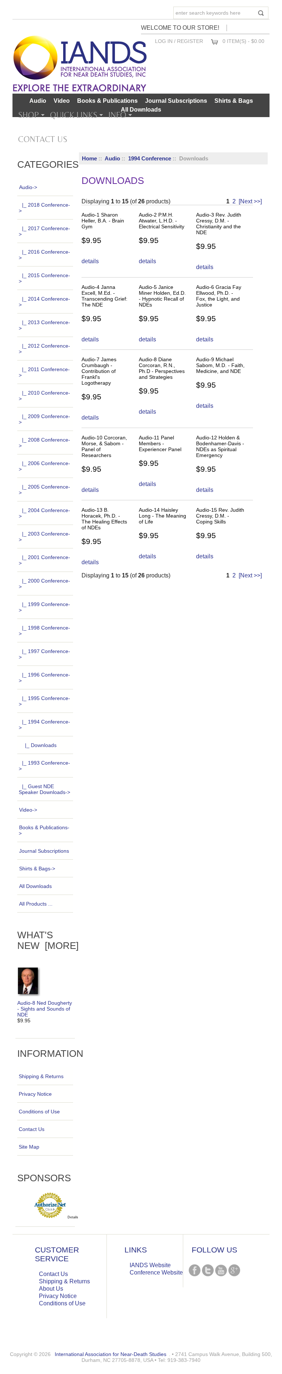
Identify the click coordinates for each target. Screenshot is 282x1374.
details (90, 261)
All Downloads (141, 109)
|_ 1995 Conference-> (44, 701)
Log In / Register (179, 41)
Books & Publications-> (44, 830)
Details (73, 1217)
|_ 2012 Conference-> (44, 349)
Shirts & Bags (233, 101)
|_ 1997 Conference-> (44, 654)
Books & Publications (107, 101)
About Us (51, 1289)
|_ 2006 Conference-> (44, 466)
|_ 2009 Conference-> (44, 419)
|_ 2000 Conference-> (44, 584)
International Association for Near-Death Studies (110, 1354)
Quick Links (73, 115)
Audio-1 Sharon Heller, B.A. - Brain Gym (103, 220)
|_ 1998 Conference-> (44, 631)
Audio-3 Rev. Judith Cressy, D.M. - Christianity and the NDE (218, 223)
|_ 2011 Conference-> (44, 372)
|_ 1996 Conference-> (44, 678)
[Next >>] (250, 201)
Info (117, 115)
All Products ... (36, 904)
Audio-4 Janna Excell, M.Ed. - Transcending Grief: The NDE (104, 296)
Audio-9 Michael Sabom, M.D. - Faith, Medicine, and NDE (220, 365)
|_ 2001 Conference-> (44, 560)
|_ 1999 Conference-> (44, 607)
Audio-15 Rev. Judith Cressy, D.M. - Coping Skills (220, 516)
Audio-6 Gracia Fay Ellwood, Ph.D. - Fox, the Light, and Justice (218, 296)
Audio (112, 158)
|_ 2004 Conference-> (44, 513)
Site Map (29, 1147)
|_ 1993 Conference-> (44, 766)
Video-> (28, 810)
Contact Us (42, 139)
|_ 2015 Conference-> (44, 278)
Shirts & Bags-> (37, 868)
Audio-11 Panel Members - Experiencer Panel (160, 443)
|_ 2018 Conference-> (44, 208)
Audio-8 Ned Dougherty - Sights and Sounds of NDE (44, 1009)
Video (62, 101)
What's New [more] (48, 940)
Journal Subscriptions (176, 101)
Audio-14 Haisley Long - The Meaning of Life (162, 516)
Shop (28, 115)
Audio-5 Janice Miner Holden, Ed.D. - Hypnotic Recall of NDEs (162, 296)
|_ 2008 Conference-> (44, 443)
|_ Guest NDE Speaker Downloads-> (44, 789)
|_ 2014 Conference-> (44, 302)
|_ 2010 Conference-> (44, 396)
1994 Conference (149, 158)
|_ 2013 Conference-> (44, 325)
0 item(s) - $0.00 (243, 41)
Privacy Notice (35, 1094)
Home (89, 158)
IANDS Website (150, 1265)
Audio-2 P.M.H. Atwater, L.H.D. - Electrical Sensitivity (161, 220)
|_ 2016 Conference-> (44, 255)
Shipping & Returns (41, 1076)
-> (28, 187)
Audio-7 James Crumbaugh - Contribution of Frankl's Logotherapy (99, 371)
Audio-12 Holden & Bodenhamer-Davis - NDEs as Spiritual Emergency (220, 446)
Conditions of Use (39, 1111)
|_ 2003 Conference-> (44, 537)
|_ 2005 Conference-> (44, 490)
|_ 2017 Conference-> (44, 231)
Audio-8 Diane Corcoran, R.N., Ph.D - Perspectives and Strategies (162, 368)
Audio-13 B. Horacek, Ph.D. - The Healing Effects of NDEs (104, 518)
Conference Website (156, 1272)
